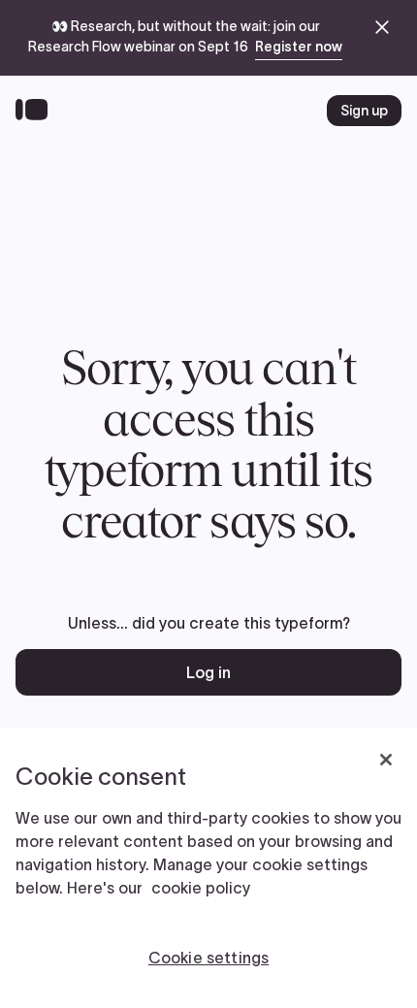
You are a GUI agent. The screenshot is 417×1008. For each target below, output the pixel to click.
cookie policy (200, 887)
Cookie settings (208, 957)
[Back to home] (36, 110)
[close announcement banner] (382, 27)
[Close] (386, 759)
